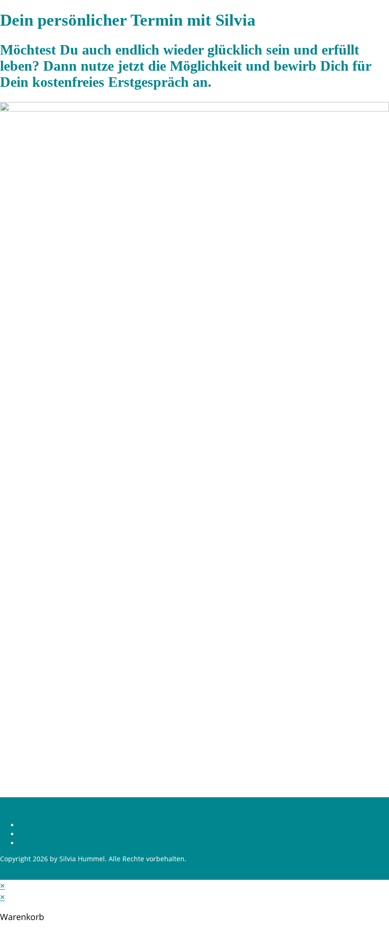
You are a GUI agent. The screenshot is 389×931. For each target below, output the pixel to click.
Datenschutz (39, 834)
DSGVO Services (44, 843)
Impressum (37, 825)
